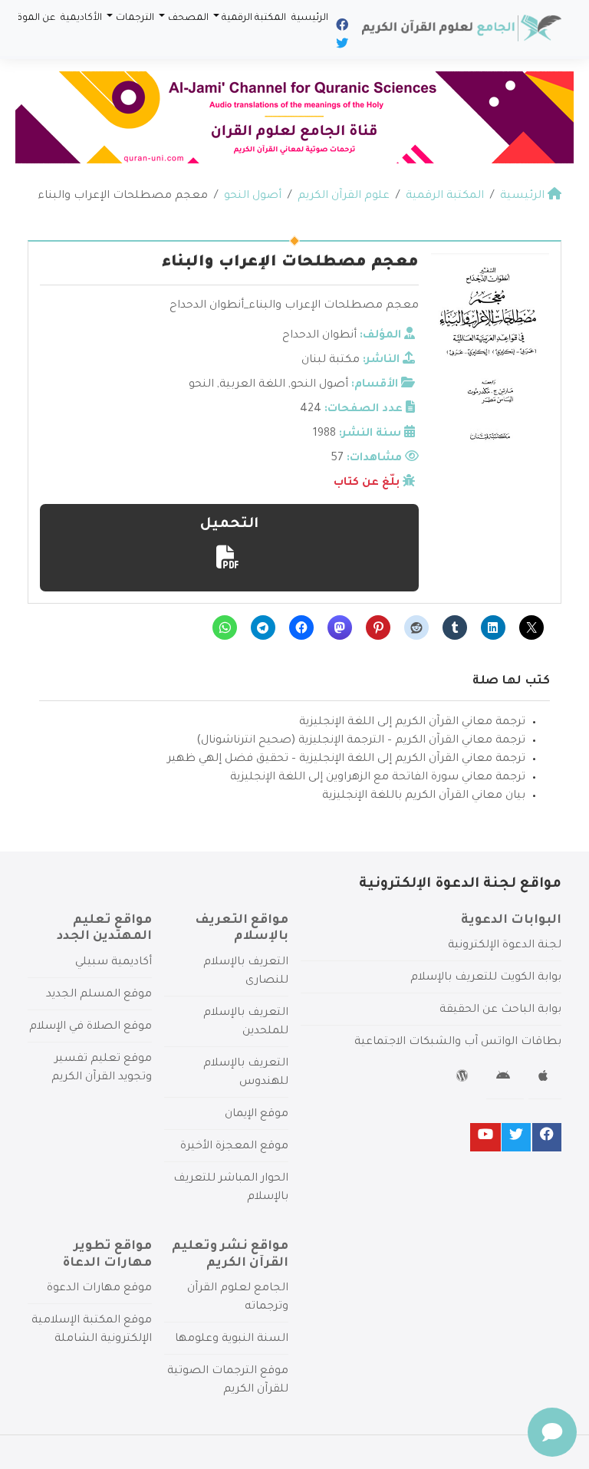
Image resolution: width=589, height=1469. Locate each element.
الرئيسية (309, 18)
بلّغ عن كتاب (367, 483)
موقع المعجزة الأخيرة (234, 1147)
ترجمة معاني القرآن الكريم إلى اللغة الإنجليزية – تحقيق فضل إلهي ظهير (346, 759)
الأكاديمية (81, 18)
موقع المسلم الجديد (99, 995)
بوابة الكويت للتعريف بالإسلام (485, 978)
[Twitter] (341, 46)
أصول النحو (319, 385)
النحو (201, 385)
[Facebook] (341, 27)
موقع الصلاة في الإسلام (90, 1027)
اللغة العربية (252, 385)
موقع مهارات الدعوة (99, 1289)
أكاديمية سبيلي (113, 963)
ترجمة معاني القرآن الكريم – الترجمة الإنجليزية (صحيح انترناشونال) (360, 741)
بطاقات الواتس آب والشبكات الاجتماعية (457, 1042)
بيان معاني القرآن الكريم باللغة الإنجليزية (423, 796)
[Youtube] (485, 1137)
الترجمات (135, 18)
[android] (505, 1078)
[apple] (544, 1078)
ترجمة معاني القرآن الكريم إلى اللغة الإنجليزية (412, 722)
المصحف (188, 18)
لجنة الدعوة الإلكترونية (504, 946)
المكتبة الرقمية (254, 18)
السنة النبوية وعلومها (231, 1339)
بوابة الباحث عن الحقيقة (500, 1010)
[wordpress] (464, 1078)
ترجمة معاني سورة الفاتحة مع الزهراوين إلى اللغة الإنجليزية (377, 778)
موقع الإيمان (256, 1114)
